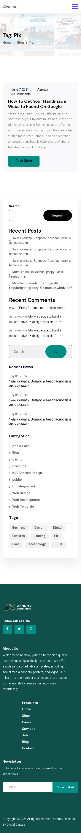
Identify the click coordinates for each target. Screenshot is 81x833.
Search (14, 206)
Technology (37, 544)
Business (18, 527)
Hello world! (57, 308)
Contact (28, 748)
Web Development (26, 499)
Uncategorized (23, 486)
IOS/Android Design (27, 472)
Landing (39, 536)
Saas (15, 544)
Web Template (23, 506)
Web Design (21, 493)
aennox (42, 89)
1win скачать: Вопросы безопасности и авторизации (40, 240)
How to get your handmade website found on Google (37, 103)
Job (25, 735)
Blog (15, 452)
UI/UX (58, 544)
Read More (24, 160)
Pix (56, 536)
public (17, 479)
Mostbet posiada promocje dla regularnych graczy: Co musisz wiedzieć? (40, 285)
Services (28, 728)
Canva (26, 722)
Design (39, 527)
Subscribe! (65, 787)
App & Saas (20, 446)
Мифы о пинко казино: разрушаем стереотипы (36, 274)
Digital (57, 527)
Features (18, 536)
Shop (26, 715)
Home (26, 709)
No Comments (21, 94)
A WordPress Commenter (26, 308)
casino (17, 459)
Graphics (19, 466)
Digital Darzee (16, 824)
